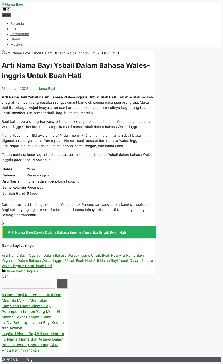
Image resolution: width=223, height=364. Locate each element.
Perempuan (19, 34)
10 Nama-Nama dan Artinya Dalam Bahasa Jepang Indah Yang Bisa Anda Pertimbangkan (32, 344)
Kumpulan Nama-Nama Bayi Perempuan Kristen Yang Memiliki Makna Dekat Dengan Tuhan (31, 311)
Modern (16, 44)
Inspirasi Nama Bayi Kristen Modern (33, 334)
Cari (5, 276)
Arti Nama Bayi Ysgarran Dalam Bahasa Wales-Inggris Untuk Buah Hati (60, 255)
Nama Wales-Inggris (21, 271)
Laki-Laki (17, 29)
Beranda (17, 23)
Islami (15, 39)
